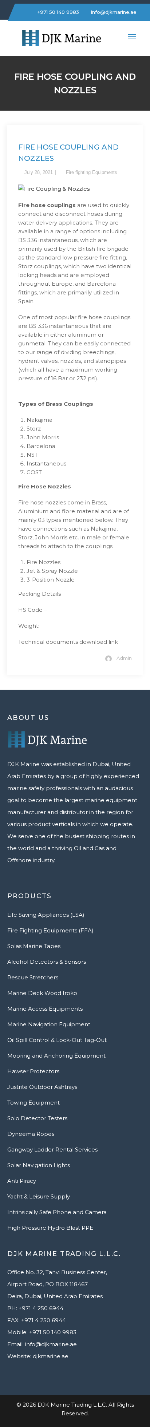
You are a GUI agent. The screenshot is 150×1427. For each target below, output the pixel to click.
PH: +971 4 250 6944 (35, 1308)
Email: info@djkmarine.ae (42, 1344)
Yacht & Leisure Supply (38, 1196)
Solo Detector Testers (37, 1118)
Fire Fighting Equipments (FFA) (50, 930)
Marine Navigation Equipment (48, 1024)
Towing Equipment (33, 1102)
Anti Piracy (21, 1180)
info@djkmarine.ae (113, 12)
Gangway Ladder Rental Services (52, 1149)
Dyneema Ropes (30, 1133)
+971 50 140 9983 (57, 12)
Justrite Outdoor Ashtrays (42, 1086)
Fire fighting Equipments (91, 172)
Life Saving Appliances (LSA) (45, 914)
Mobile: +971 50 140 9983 (41, 1332)
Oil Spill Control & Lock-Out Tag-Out (57, 1039)
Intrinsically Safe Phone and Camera (57, 1212)
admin (124, 658)
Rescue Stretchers (32, 977)
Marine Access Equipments (45, 1008)
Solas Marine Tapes (33, 946)
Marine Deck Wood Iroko (42, 993)
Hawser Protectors (33, 1071)
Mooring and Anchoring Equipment (56, 1055)
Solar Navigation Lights (38, 1165)
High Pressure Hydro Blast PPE (50, 1227)
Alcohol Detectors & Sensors (46, 961)
